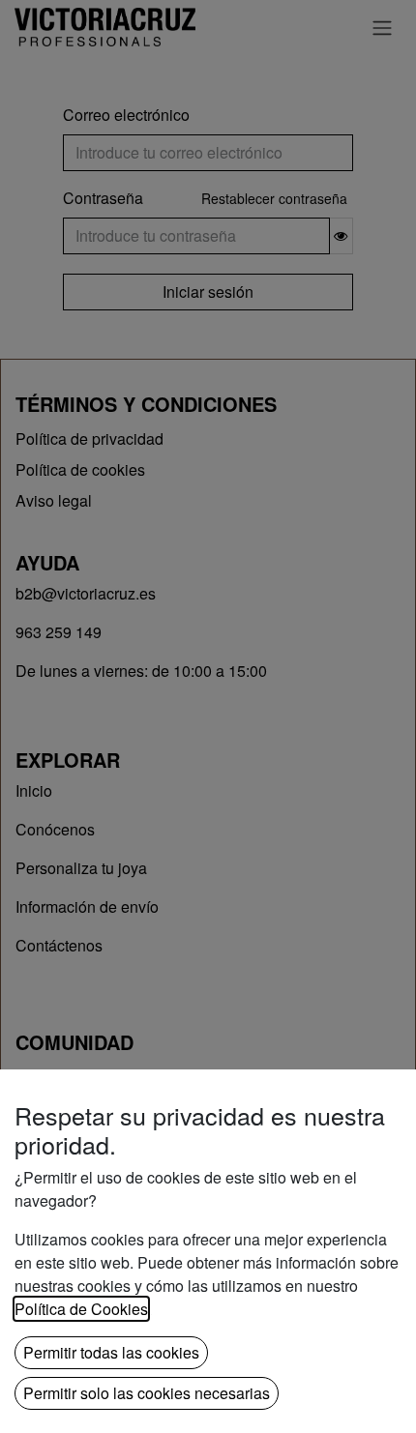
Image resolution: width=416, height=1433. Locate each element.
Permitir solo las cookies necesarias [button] (146, 1393)
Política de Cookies (81, 1309)
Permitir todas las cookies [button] (111, 1352)
